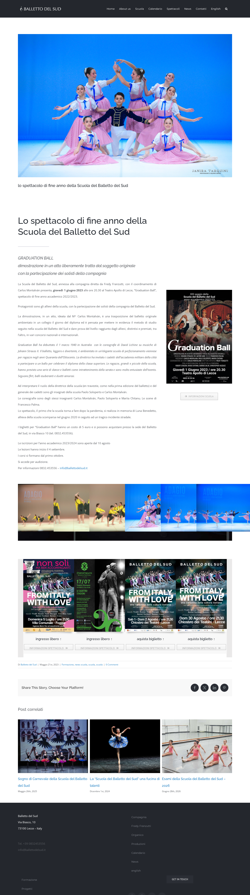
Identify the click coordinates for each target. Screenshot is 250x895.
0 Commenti (112, 664)
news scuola (81, 664)
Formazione (68, 664)
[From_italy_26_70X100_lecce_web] (150, 560)
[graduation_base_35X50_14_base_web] (199, 291)
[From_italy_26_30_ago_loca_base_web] (201, 560)
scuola (91, 664)
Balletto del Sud (29, 664)
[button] (226, 9)
